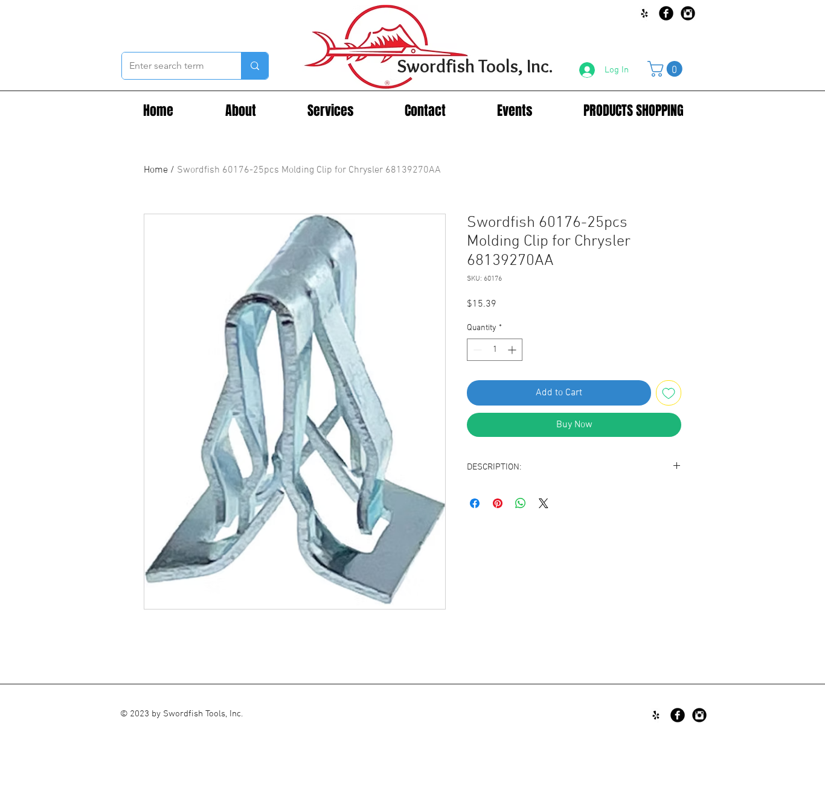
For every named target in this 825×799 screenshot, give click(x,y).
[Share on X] (543, 503)
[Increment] (513, 349)
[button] (666, 69)
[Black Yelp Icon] (644, 13)
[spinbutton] (495, 349)
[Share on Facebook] (474, 503)
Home (156, 170)
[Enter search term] (254, 66)
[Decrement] (476, 349)
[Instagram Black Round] (688, 13)
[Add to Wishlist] (668, 393)
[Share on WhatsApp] (520, 503)
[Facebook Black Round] (666, 13)
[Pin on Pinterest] (497, 503)
